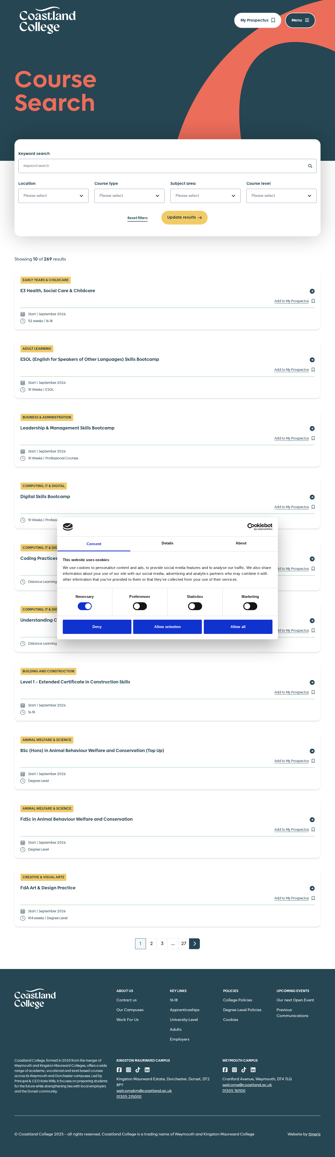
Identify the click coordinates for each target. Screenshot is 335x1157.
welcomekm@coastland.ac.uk (144, 1091)
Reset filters (138, 218)
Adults (175, 1029)
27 (183, 943)
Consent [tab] (94, 544)
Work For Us (127, 1019)
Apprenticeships (184, 1010)
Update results (181, 217)
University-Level (184, 1019)
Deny (96, 627)
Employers (179, 1039)
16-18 (174, 1000)
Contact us (126, 1000)
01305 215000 (129, 1096)
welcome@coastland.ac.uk (247, 1085)
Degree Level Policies (242, 1010)
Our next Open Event (295, 1000)
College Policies (237, 1000)
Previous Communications (292, 1013)
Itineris (315, 1134)
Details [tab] (168, 543)
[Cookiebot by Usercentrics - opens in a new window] (251, 526)
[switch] (140, 606)
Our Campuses (129, 1010)
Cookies (230, 1019)
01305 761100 (233, 1091)
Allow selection (167, 627)
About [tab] (241, 543)
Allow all (238, 627)
